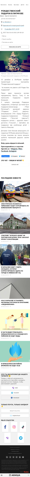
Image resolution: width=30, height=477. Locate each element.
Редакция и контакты (15, 449)
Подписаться (16, 415)
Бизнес (10, 4)
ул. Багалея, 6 (7, 22)
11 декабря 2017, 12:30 (12, 29)
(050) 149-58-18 (18, 32)
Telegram (14, 149)
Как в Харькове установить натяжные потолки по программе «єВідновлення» (15, 302)
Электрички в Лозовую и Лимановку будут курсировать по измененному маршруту (15, 206)
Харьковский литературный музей (13, 25)
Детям (22, 4)
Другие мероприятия (8, 18)
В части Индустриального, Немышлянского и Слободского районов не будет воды (14, 334)
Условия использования (15, 447)
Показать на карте (15, 47)
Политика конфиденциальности (15, 453)
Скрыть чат (15, 164)
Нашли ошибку (6, 39)
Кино (27, 4)
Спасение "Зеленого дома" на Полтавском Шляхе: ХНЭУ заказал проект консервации (15, 237)
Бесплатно (3, 4)
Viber (20, 149)
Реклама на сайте (7, 42)
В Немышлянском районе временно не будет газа (11, 365)
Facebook (4, 151)
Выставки (16, 4)
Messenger (16, 397)
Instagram (12, 151)
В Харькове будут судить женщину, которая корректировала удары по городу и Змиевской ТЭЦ (12, 270)
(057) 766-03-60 (8, 32)
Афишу (4, 36)
